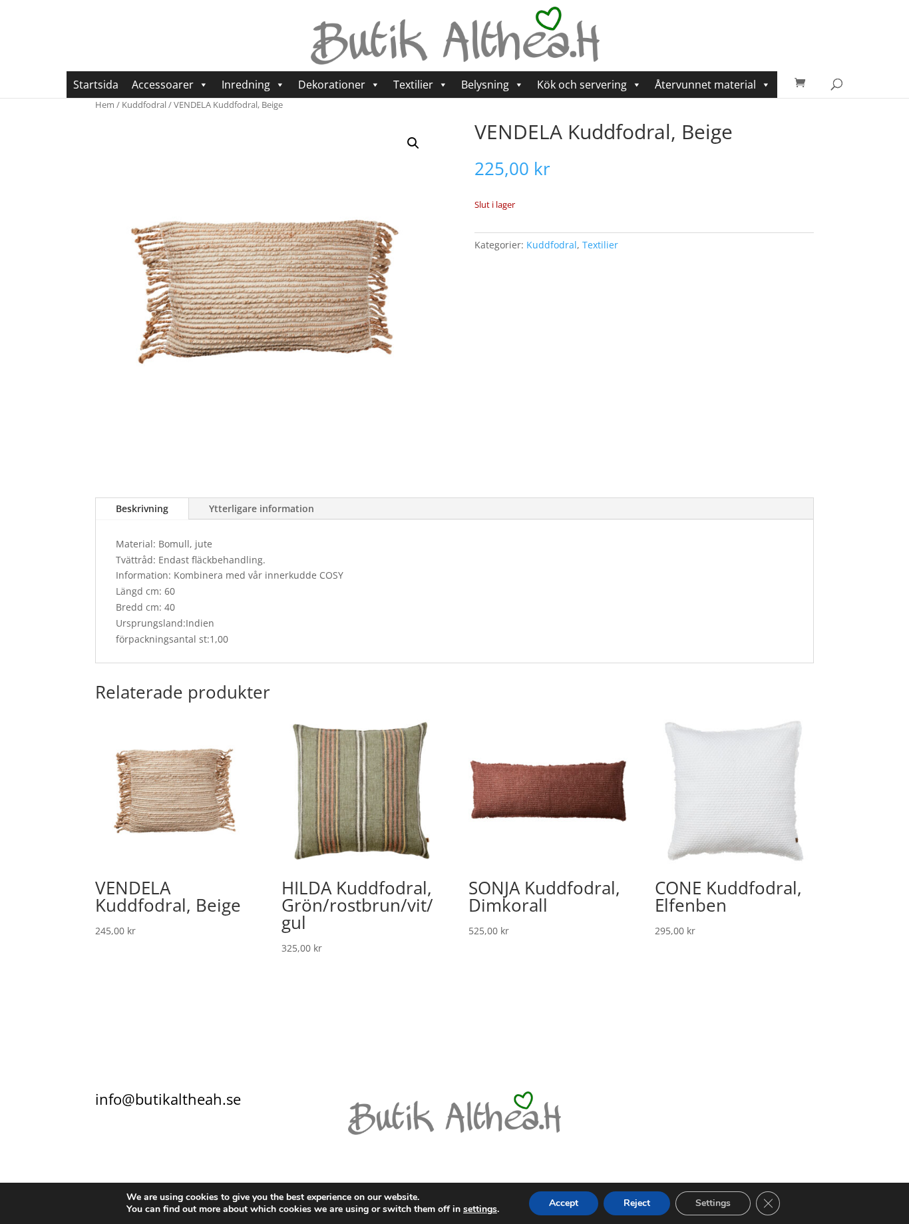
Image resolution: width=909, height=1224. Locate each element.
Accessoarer (163, 84)
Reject (637, 1203)
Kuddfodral (144, 105)
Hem (104, 105)
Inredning (246, 84)
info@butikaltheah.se (168, 1099)
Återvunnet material (705, 84)
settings (480, 1209)
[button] (413, 143)
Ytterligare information (261, 508)
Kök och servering (582, 84)
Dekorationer (331, 84)
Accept (563, 1203)
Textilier (413, 84)
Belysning (485, 84)
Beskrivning (142, 508)
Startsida (95, 84)
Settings (713, 1203)
